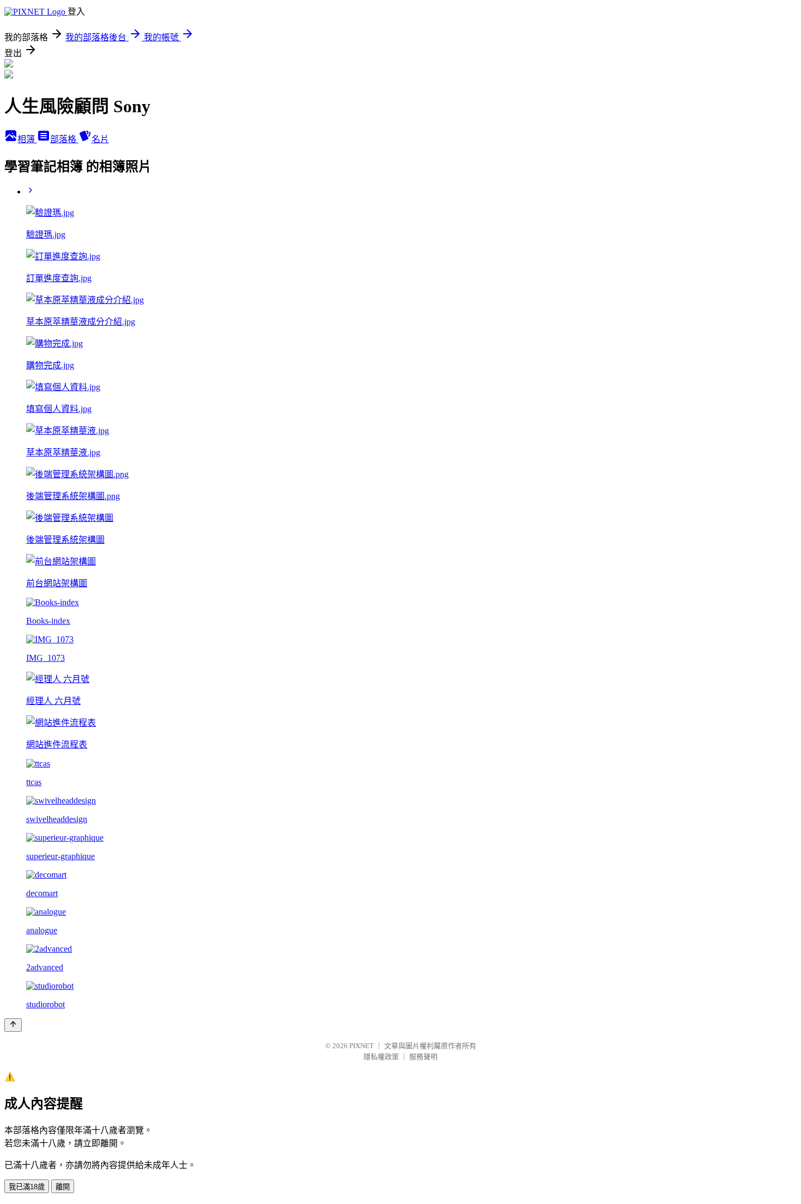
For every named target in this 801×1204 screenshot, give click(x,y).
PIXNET (361, 1046)
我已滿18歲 (27, 1187)
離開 (63, 1187)
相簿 (27, 139)
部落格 (64, 139)
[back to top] (13, 1025)
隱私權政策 (381, 1057)
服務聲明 (423, 1057)
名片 (100, 139)
